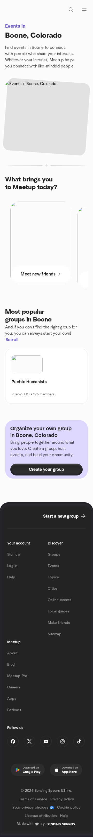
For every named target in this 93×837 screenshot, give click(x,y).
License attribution (41, 816)
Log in (12, 566)
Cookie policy (69, 807)
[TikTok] (79, 741)
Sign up (13, 554)
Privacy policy (62, 799)
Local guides (58, 611)
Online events (60, 600)
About (12, 653)
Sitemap (54, 634)
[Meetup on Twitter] (29, 741)
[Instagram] (62, 741)
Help (11, 577)
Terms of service (33, 799)
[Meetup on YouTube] (46, 741)
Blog (11, 664)
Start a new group (61, 516)
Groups (54, 554)
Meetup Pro (17, 676)
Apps (11, 699)
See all (12, 340)
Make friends (59, 623)
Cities (53, 588)
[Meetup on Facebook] (13, 741)
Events (53, 566)
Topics (53, 577)
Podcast (14, 710)
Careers (14, 687)
